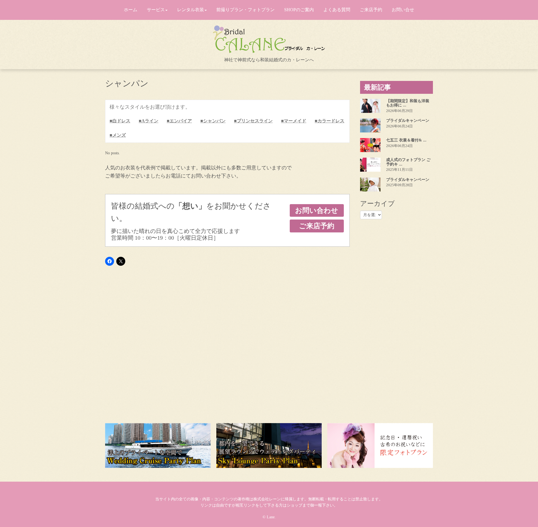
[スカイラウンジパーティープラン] (269, 445)
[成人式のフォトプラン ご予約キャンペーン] (370, 165)
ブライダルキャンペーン (407, 120)
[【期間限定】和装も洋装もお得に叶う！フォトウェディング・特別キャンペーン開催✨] (370, 106)
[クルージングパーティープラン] (158, 445)
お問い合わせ (316, 210)
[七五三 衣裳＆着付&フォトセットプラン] (370, 145)
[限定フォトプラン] (380, 445)
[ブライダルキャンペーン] (370, 125)
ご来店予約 (316, 226)
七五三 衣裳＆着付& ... (406, 140)
